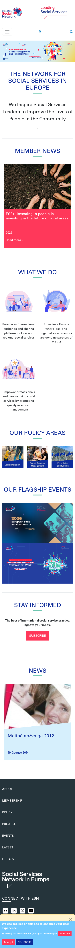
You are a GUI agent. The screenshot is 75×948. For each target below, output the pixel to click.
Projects (9, 824)
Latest (7, 847)
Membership (12, 800)
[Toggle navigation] (7, 31)
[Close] (70, 920)
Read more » (14, 240)
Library (8, 859)
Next (71, 160)
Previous (67, 160)
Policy (7, 812)
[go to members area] (40, 32)
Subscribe (37, 635)
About (7, 789)
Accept (8, 942)
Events (8, 835)
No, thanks (24, 941)
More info (65, 933)
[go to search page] (71, 32)
